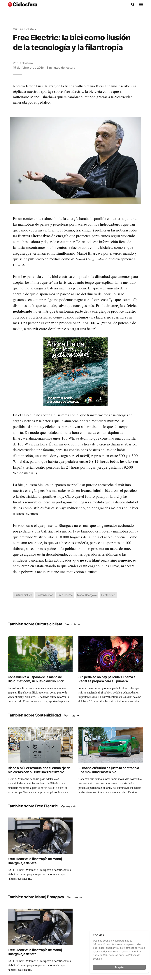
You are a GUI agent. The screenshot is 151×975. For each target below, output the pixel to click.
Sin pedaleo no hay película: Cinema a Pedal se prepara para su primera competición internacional (106, 681)
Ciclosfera (26, 63)
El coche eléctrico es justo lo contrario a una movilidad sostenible (108, 770)
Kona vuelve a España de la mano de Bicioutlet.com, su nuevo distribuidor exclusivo (36, 681)
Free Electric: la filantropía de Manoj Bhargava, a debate (35, 861)
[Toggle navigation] (141, 4)
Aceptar (119, 967)
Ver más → (72, 624)
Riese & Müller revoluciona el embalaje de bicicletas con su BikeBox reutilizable (39, 770)
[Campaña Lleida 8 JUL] (75, 372)
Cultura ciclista (23, 29)
